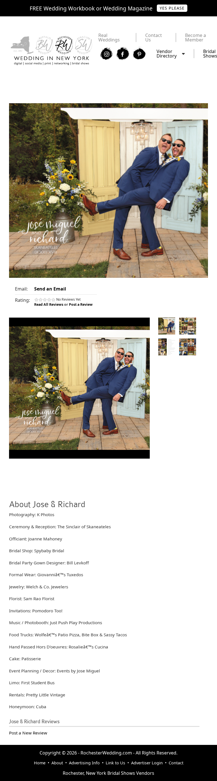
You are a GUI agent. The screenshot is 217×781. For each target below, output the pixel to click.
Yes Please (172, 8)
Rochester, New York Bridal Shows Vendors (108, 773)
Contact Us (153, 37)
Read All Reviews (48, 304)
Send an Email (50, 289)
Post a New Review (28, 733)
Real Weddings (109, 37)
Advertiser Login (147, 762)
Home (39, 762)
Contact (176, 762)
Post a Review (81, 304)
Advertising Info (84, 762)
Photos (166, 326)
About (57, 762)
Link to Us (115, 762)
